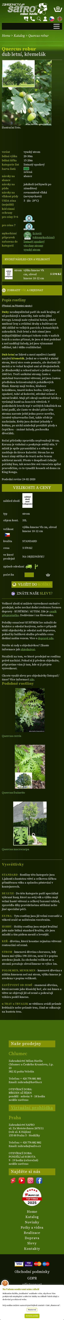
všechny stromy (33, 245)
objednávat (28, 649)
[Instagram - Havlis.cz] (30, 1182)
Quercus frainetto (13, 792)
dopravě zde (45, 638)
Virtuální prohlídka (32, 1107)
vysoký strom (32, 249)
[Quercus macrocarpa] (30, 824)
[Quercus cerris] (30, 710)
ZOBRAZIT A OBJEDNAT (25, 290)
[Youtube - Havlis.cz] (21, 1182)
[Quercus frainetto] (30, 767)
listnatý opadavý (34, 241)
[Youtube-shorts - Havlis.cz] (13, 1182)
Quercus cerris (11, 736)
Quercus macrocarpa (15, 849)
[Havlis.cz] (25, 9)
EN (59, 18)
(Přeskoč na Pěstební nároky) (17, 306)
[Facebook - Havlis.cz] (39, 1182)
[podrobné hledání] (26, 19)
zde (32, 679)
